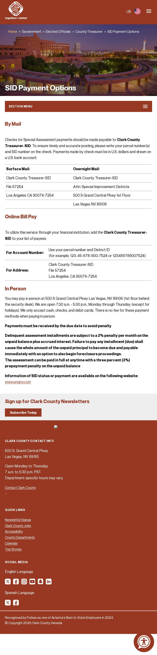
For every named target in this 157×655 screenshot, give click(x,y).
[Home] (16, 18)
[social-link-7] (8, 604)
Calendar (11, 543)
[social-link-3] (24, 583)
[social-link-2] (16, 583)
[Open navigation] (149, 11)
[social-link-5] (41, 583)
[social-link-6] (49, 583)
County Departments (20, 537)
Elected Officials (58, 31)
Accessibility (14, 531)
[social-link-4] (32, 583)
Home (12, 31)
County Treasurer (89, 31)
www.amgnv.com (18, 382)
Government (31, 31)
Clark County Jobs (18, 526)
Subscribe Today (23, 412)
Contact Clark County (20, 488)
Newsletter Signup (18, 520)
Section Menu (20, 106)
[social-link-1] (8, 583)
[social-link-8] (16, 604)
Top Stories (13, 549)
